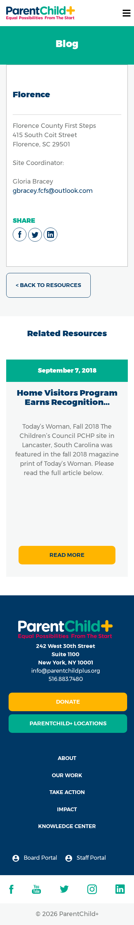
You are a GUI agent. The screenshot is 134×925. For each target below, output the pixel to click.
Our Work (67, 775)
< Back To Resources (48, 285)
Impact (67, 809)
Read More (67, 555)
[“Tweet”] (35, 235)
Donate (68, 701)
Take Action (67, 792)
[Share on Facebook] (19, 234)
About (67, 758)
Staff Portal (90, 858)
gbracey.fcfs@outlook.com (53, 191)
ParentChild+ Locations (68, 723)
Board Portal (39, 858)
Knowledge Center (67, 826)
